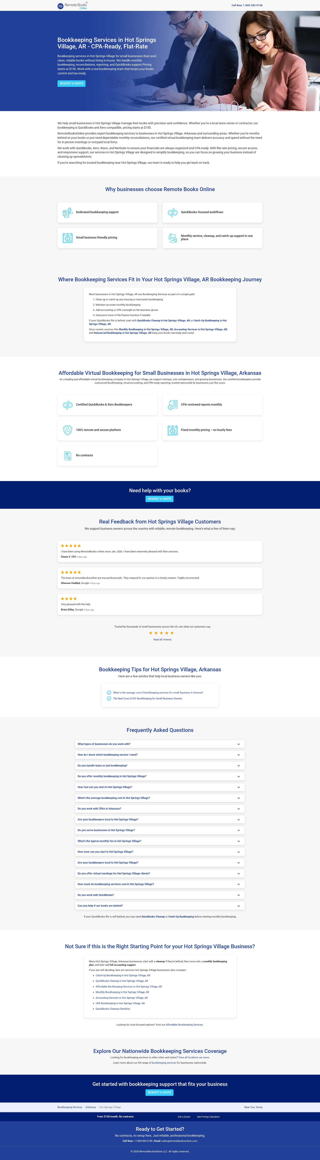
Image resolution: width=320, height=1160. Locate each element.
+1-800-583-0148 (143, 1140)
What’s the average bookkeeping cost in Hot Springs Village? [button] (114, 798)
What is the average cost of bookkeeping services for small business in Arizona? (158, 692)
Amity (259, 1107)
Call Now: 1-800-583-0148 (247, 5)
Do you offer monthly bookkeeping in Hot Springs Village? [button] (112, 776)
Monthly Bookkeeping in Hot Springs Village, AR (122, 992)
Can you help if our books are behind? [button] (100, 905)
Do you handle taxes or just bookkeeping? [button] (102, 765)
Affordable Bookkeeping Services (184, 1024)
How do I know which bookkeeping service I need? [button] (108, 754)
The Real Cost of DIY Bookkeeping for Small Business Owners (147, 698)
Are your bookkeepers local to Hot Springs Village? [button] (108, 819)
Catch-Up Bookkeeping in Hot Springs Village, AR (123, 975)
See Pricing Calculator (208, 1116)
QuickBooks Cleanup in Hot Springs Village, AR (122, 980)
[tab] (160, 744)
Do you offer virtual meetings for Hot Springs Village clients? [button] (114, 873)
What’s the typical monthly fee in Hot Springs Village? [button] (109, 841)
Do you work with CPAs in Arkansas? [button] (99, 808)
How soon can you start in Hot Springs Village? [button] (105, 851)
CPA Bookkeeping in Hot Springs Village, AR (120, 1003)
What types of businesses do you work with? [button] (104, 744)
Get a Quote (184, 1116)
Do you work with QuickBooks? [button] (96, 895)
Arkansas (91, 1107)
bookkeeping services (164, 1062)
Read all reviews (163, 639)
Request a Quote (71, 83)
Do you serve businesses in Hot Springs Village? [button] (106, 830)
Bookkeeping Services (70, 1107)
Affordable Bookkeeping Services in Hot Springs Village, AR (129, 986)
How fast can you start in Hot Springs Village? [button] (105, 787)
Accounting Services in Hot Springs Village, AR (122, 997)
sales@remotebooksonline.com (179, 1140)
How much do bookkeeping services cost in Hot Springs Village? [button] (116, 884)
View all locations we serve (193, 1057)
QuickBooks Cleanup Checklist (113, 1008)
